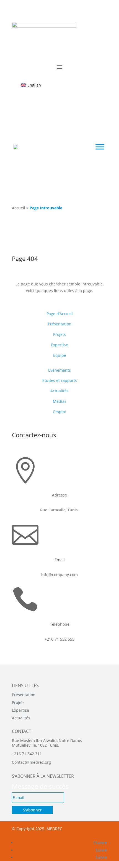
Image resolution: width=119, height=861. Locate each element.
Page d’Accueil (59, 313)
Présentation (59, 323)
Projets (59, 334)
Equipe (59, 355)
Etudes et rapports (59, 380)
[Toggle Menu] (99, 147)
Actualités (59, 390)
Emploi (59, 411)
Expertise (59, 344)
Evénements (59, 370)
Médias (59, 401)
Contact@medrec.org (31, 762)
